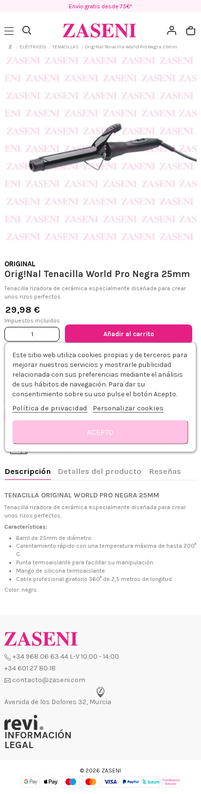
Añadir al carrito (128, 334)
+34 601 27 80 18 (30, 668)
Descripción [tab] (27, 471)
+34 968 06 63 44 (40, 656)
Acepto (100, 431)
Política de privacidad (49, 407)
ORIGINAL (20, 263)
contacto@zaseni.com (48, 680)
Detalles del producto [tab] (99, 471)
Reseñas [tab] (165, 471)
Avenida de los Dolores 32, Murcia (57, 702)
